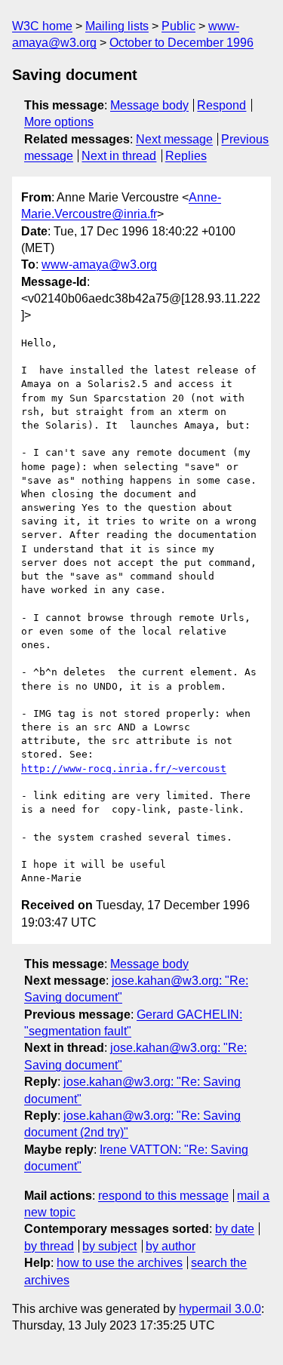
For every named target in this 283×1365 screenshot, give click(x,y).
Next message (174, 139)
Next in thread (119, 155)
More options (59, 121)
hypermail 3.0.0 (220, 1308)
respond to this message (163, 1195)
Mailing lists (117, 26)
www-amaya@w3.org (99, 264)
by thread (49, 1246)
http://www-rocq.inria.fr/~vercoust (123, 768)
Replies (186, 155)
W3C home (42, 26)
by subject (109, 1246)
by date (234, 1228)
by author (170, 1246)
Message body (149, 105)
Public (178, 26)
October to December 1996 (181, 42)
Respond (221, 105)
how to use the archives (120, 1262)
